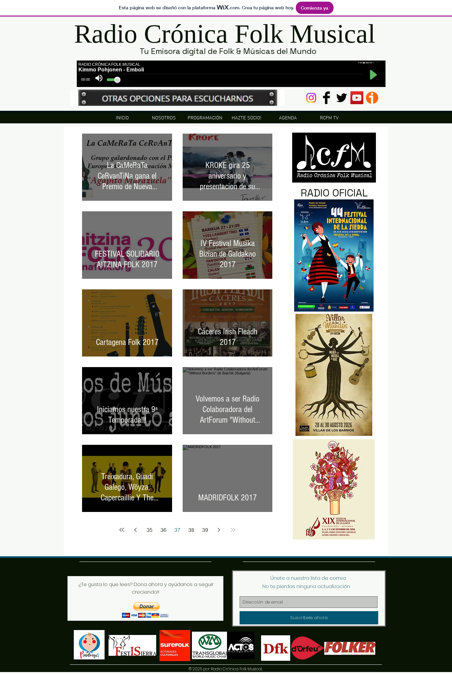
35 (150, 530)
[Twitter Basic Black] (341, 97)
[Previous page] (136, 530)
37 (177, 530)
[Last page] (233, 530)
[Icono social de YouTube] (356, 97)
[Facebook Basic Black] (326, 97)
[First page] (122, 530)
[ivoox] (372, 97)
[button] (145, 610)
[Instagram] (311, 97)
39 (205, 530)
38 (191, 530)
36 (163, 530)
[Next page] (219, 530)
